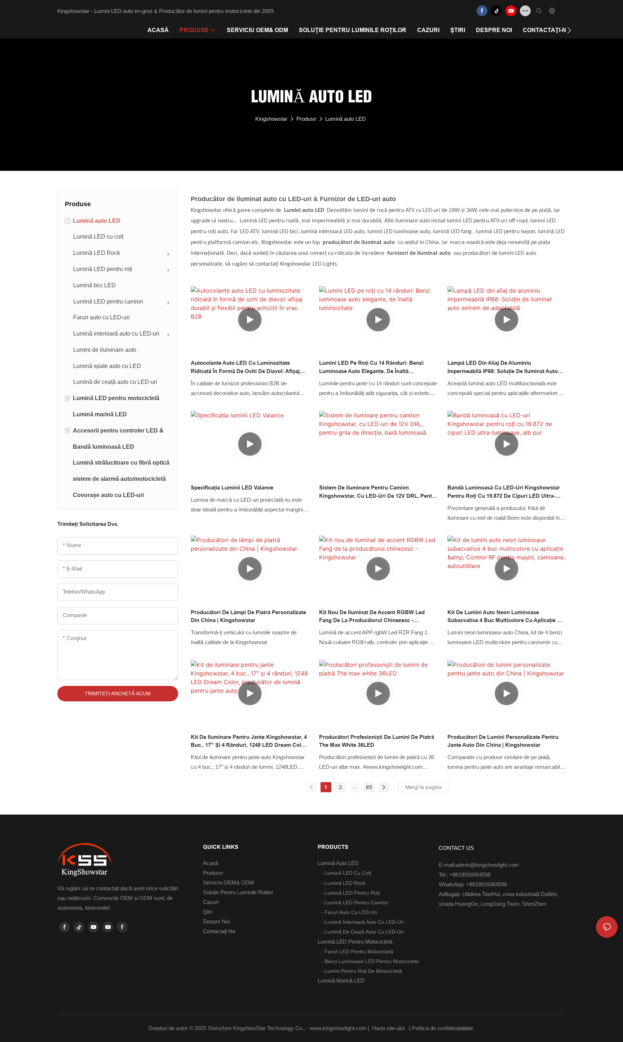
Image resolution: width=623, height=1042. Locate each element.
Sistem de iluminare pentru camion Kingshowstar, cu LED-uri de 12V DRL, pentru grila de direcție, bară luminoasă (378, 492)
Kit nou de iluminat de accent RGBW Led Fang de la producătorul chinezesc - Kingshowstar (372, 617)
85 (369, 787)
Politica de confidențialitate (443, 1028)
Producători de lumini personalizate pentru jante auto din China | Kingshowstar (502, 741)
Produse (306, 119)
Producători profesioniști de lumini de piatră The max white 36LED (376, 741)
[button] (569, 30)
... (355, 786)
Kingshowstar (271, 119)
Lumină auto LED (345, 119)
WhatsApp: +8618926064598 (473, 884)
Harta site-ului (388, 1028)
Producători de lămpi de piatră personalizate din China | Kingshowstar (248, 616)
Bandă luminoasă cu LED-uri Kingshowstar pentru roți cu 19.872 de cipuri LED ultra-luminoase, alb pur (503, 492)
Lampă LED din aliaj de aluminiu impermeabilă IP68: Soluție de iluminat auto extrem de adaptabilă (502, 367)
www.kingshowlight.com (339, 1028)
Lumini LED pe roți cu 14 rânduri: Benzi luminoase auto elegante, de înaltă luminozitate (371, 367)
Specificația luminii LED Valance (232, 487)
